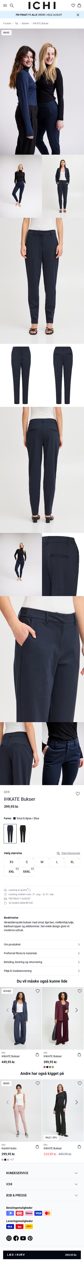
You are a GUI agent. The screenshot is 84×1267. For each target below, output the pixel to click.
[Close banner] (78, 15)
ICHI (9, 1184)
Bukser (25, 23)
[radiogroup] (42, 867)
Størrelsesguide (70, 853)
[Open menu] (4, 5)
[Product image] (21, 186)
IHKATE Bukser (40, 23)
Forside (7, 23)
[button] (42, 944)
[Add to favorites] (78, 794)
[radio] (11, 862)
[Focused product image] (42, 92)
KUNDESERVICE (17, 1173)
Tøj (16, 23)
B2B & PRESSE (16, 1195)
